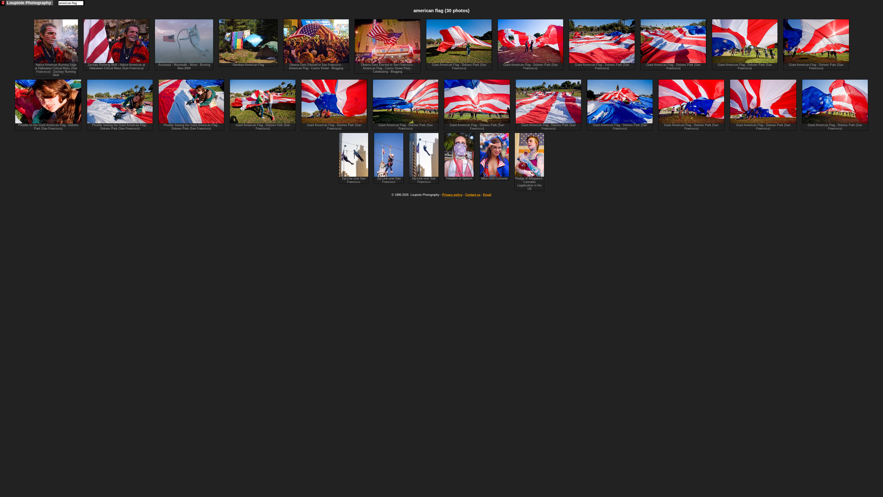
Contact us (472, 194)
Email (487, 194)
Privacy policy (452, 194)
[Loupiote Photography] (2, 3)
